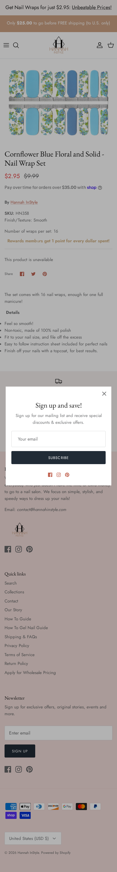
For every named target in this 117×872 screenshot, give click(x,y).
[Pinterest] (67, 475)
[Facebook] (50, 475)
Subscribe (58, 457)
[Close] (104, 393)
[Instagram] (59, 475)
